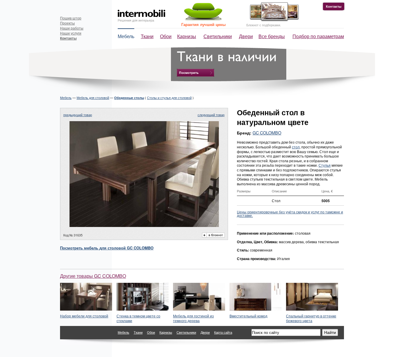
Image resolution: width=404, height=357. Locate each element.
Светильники (217, 36)
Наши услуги (70, 32)
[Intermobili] (141, 13)
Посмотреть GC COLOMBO (106, 248)
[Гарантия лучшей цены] (202, 20)
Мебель (126, 36)
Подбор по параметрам (318, 36)
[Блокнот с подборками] (272, 20)
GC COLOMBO (267, 132)
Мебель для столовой (93, 97)
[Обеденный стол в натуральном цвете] (144, 225)
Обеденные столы (129, 97)
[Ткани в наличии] (195, 73)
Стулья (325, 165)
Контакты (333, 6)
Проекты (67, 22)
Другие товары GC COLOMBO (93, 275)
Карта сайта (223, 332)
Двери (246, 36)
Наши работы (71, 27)
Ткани (147, 36)
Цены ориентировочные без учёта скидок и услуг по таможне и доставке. (290, 213)
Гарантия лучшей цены (203, 24)
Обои (166, 36)
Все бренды (271, 36)
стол (296, 146)
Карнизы (186, 36)
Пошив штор (70, 17)
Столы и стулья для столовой (169, 97)
